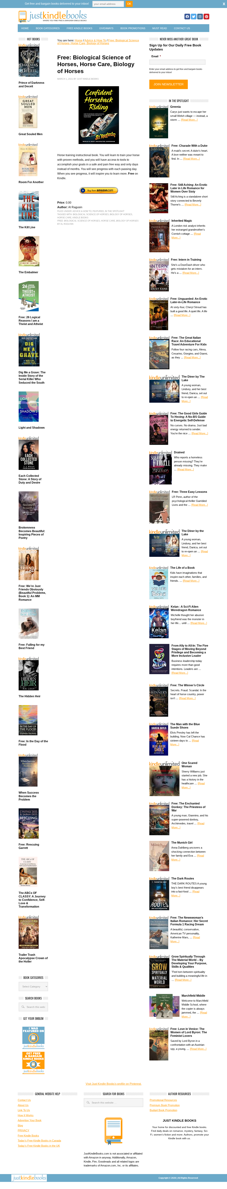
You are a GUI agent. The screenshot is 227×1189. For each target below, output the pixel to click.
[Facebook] (187, 16)
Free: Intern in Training (186, 259)
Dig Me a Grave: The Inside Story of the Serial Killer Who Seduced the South (32, 377)
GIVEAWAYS (106, 28)
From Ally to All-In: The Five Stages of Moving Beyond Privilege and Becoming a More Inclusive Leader (189, 650)
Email (156, 56)
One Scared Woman (189, 764)
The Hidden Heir (29, 696)
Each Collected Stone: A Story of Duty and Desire (30, 479)
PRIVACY (23, 1130)
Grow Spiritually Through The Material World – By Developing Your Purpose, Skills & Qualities (189, 961)
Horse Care (64, 217)
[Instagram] (200, 16)
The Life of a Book (182, 567)
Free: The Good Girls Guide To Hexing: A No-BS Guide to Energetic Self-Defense (188, 417)
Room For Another (31, 182)
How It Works (26, 1115)
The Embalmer (28, 272)
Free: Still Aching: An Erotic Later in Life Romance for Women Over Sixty (188, 188)
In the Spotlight (114, 211)
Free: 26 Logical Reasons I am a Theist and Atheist (31, 321)
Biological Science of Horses (91, 214)
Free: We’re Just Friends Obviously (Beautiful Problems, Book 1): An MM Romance (32, 593)
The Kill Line (27, 227)
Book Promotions (132, 28)
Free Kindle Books (79, 28)
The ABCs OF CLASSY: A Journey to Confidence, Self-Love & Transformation (32, 899)
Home (25, 28)
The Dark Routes (182, 878)
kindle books (80, 217)
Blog (20, 1125)
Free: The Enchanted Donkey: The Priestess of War (188, 807)
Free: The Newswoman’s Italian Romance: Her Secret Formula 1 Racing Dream (189, 921)
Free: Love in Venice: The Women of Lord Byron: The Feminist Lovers (188, 1032)
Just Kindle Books (88, 79)
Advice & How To (82, 211)
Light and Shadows (32, 427)
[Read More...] (189, 119)
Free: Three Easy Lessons (189, 491)
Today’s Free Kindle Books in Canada (39, 1140)
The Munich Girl (181, 842)
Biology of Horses (121, 214)
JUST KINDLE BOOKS (80, 16)
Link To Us (24, 1110)
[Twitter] (193, 16)
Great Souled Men (31, 134)
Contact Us (182, 28)
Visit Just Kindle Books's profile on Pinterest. (114, 1083)
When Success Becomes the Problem (29, 796)
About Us (23, 1105)
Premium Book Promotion (165, 1105)
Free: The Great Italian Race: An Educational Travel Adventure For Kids (189, 341)
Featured (98, 211)
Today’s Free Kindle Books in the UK (39, 1145)
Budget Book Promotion (163, 1110)
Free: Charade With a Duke (189, 145)
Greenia (175, 106)
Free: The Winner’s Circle (187, 685)
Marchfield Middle (193, 995)
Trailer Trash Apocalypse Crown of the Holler (33, 958)
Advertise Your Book (29, 1120)
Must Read (159, 28)
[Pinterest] (206, 16)
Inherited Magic (181, 220)
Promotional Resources (163, 1100)
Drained (179, 452)
